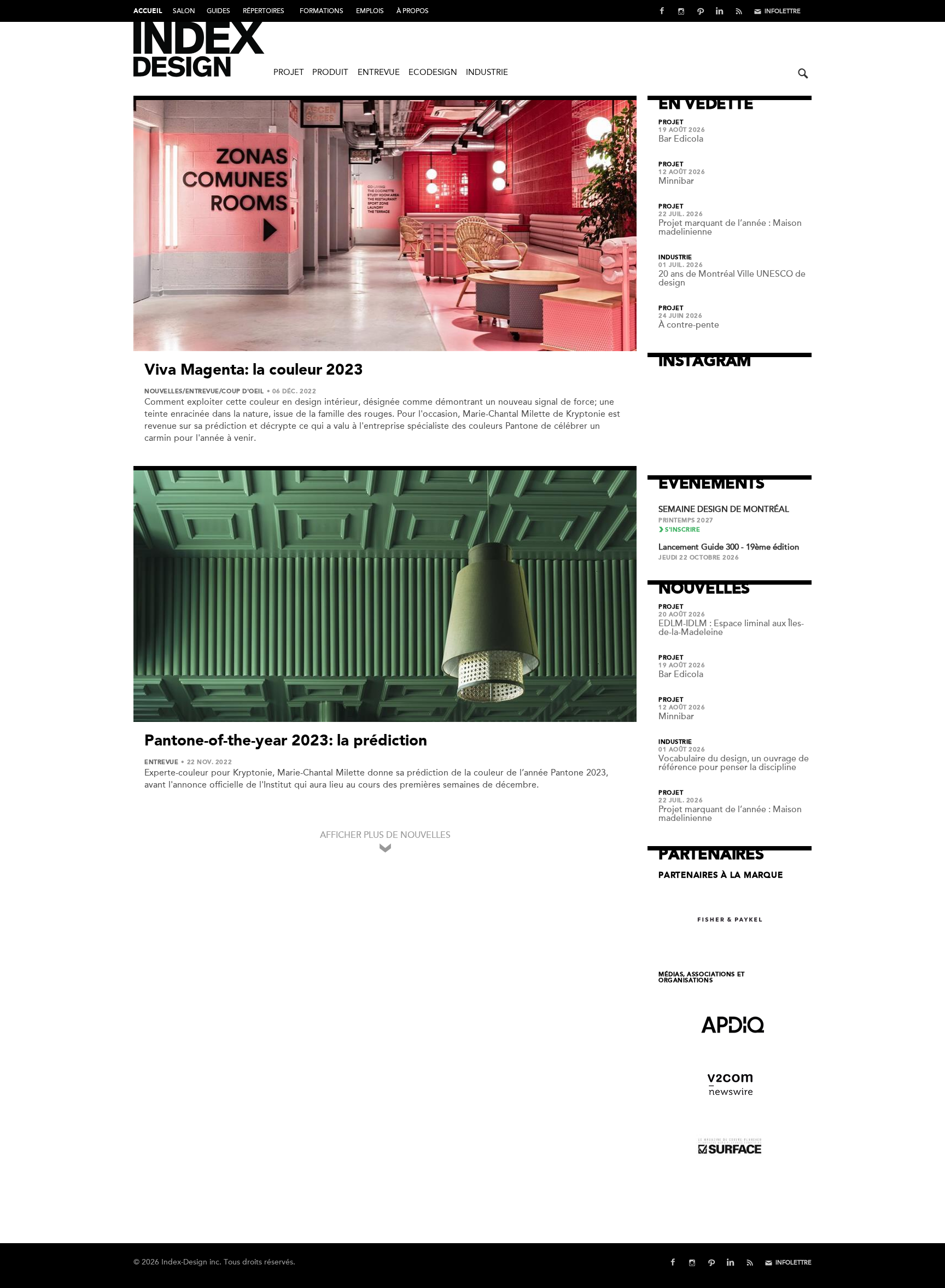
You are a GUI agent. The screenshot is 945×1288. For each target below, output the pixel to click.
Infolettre (783, 11)
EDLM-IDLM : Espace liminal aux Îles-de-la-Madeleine (731, 628)
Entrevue (379, 72)
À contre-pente (688, 324)
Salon (184, 11)
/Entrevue (201, 391)
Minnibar (676, 181)
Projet (288, 72)
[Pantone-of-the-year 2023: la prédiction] (385, 596)
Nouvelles (163, 391)
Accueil (147, 11)
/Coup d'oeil (241, 391)
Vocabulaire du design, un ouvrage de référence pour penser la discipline (733, 763)
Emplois (370, 11)
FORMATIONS (321, 11)
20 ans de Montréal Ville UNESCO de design (732, 278)
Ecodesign (433, 72)
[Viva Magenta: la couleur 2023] (385, 225)
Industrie (487, 72)
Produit (330, 72)
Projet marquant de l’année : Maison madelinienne (730, 227)
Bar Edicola (680, 139)
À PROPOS (412, 11)
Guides (218, 11)
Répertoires (263, 11)
